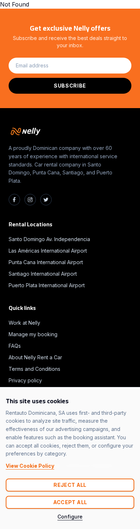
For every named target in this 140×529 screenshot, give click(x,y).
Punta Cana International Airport (46, 262)
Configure (70, 517)
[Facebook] (14, 199)
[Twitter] (46, 199)
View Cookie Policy (30, 466)
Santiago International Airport (43, 274)
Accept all (70, 502)
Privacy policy (25, 380)
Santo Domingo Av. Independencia (49, 239)
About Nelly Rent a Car (35, 357)
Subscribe (70, 86)
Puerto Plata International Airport (47, 285)
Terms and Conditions (34, 369)
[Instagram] (30, 199)
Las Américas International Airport (48, 251)
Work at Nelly (24, 323)
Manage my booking (33, 334)
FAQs (15, 346)
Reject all (70, 485)
